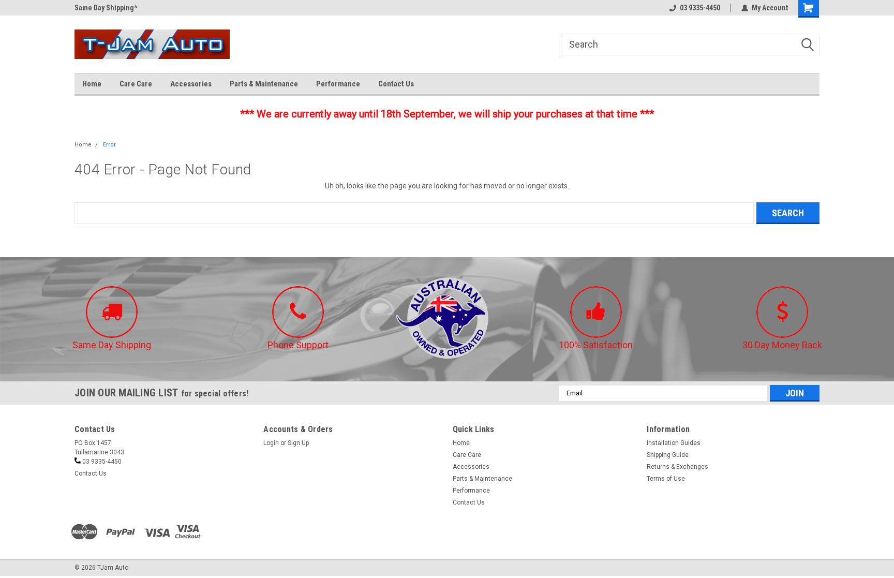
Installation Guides (674, 443)
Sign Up (298, 443)
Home (91, 83)
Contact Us (396, 83)
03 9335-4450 (700, 8)
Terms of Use (666, 478)
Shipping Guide (668, 454)
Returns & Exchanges (677, 466)
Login (271, 443)
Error (109, 144)
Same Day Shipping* (105, 8)
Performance (338, 83)
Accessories (191, 83)
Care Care (136, 83)
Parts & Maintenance (264, 83)
